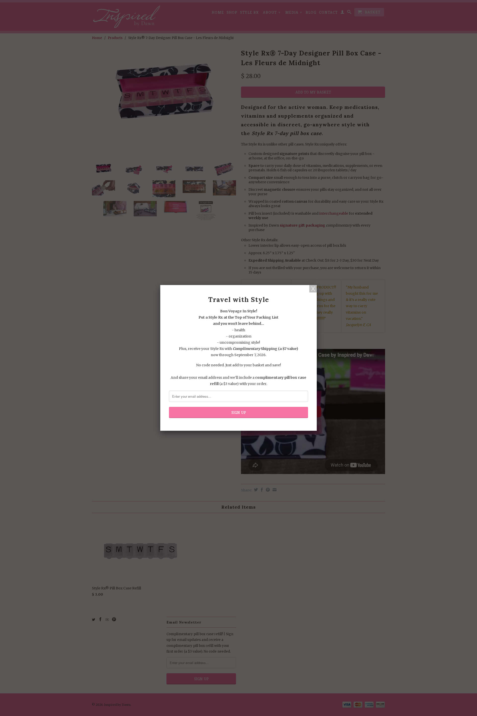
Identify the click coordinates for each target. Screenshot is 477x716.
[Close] (313, 288)
